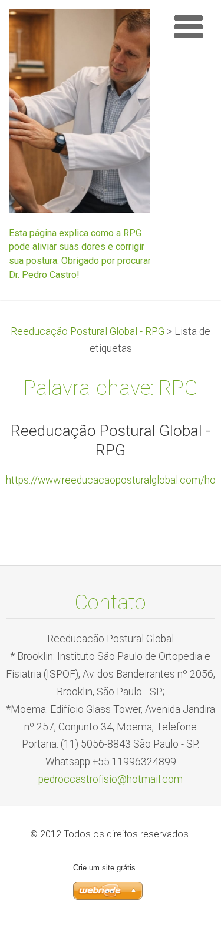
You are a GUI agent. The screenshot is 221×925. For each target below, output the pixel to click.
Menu (188, 26)
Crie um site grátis (104, 867)
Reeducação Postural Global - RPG (87, 331)
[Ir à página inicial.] (84, 114)
